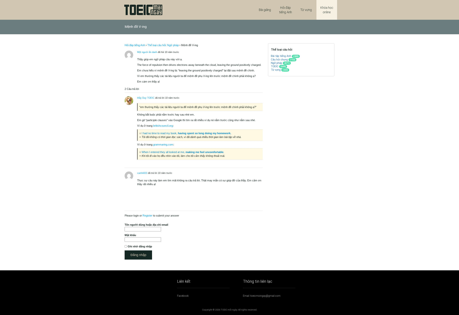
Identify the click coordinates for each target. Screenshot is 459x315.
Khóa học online (326, 10)
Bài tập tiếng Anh (281, 56)
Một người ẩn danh (147, 52)
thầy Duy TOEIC (145, 98)
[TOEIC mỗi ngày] (143, 9)
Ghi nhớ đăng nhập (140, 246)
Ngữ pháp (276, 63)
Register (147, 215)
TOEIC (274, 66)
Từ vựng (306, 10)
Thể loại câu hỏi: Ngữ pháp (163, 45)
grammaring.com (163, 144)
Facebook (183, 295)
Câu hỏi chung (279, 59)
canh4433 (142, 173)
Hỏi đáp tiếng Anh (285, 10)
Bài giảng (265, 10)
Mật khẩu (130, 235)
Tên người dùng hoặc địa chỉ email (146, 224)
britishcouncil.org (163, 125)
